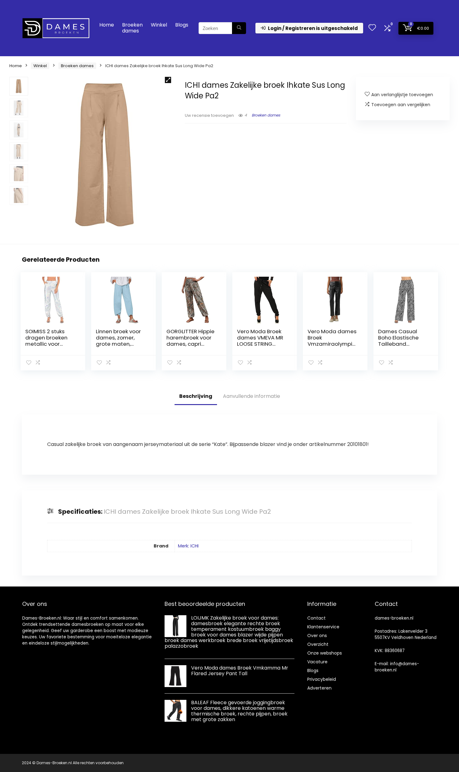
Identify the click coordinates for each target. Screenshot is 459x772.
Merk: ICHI (188, 546)
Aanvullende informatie (251, 396)
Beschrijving (195, 396)
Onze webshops (324, 653)
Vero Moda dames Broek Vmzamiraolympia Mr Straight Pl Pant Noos (332, 344)
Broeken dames (132, 27)
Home (106, 24)
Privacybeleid (321, 679)
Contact (316, 618)
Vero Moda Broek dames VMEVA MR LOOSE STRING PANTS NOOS (260, 341)
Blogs (181, 24)
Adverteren (319, 688)
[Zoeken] (239, 28)
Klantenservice (323, 627)
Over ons (317, 635)
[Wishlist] (372, 28)
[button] (168, 80)
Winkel (159, 24)
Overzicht (317, 644)
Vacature (317, 662)
